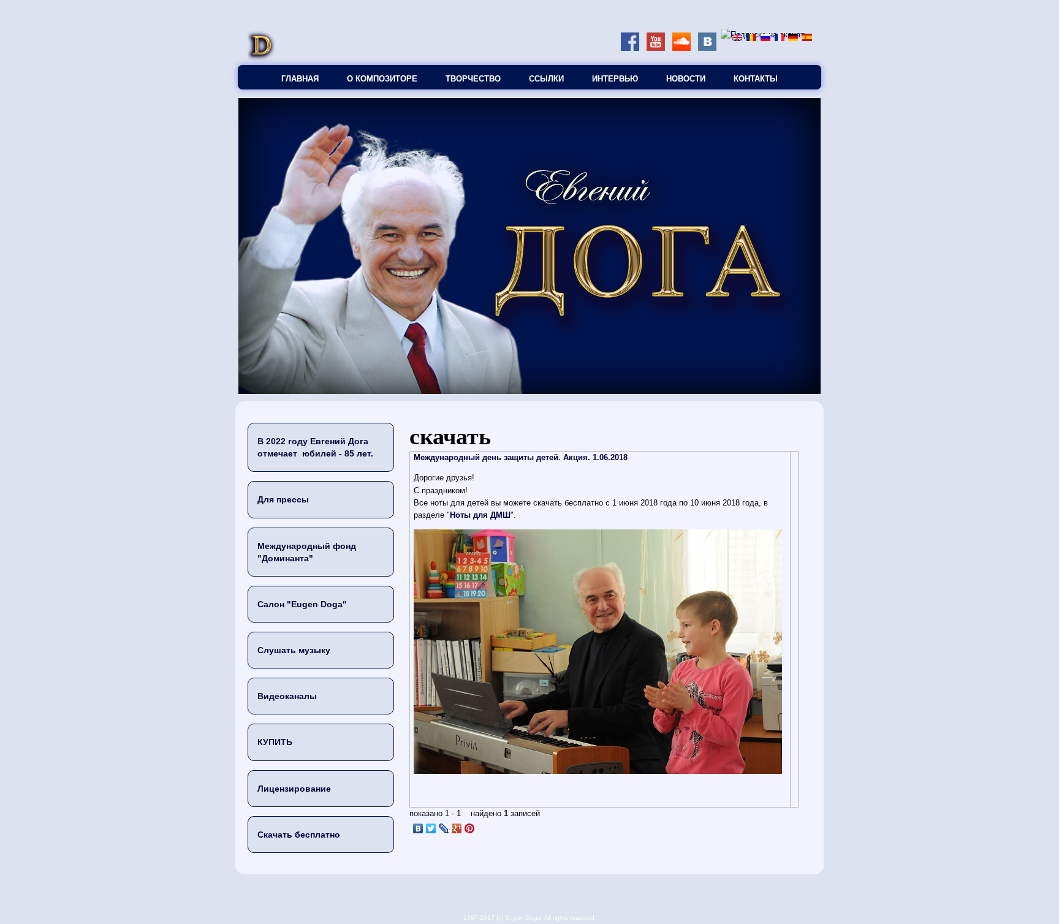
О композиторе (382, 78)
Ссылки (546, 78)
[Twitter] (431, 828)
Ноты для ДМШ (480, 515)
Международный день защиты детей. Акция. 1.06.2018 (521, 457)
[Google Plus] (456, 828)
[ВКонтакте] (418, 828)
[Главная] (261, 58)
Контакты (756, 78)
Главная (300, 78)
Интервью (615, 78)
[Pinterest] (469, 828)
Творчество (473, 78)
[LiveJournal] (444, 828)
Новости (685, 78)
